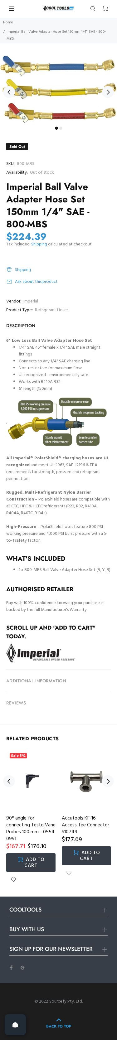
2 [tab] (60, 128)
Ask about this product (36, 281)
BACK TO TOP (58, 1026)
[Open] (15, 1024)
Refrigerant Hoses (51, 310)
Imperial (30, 301)
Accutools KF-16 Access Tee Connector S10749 (85, 825)
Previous (9, 92)
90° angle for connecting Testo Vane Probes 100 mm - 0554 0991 (31, 828)
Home (8, 22)
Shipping (39, 244)
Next (108, 92)
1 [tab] (56, 128)
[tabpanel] (58, 88)
